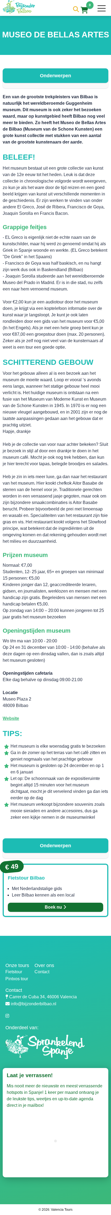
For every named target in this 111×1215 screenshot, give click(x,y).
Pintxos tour (16, 978)
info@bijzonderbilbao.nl (33, 1004)
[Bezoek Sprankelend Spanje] (58, 1051)
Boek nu (54, 907)
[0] (84, 11)
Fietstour (13, 971)
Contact (41, 971)
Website (11, 718)
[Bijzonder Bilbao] (19, 12)
